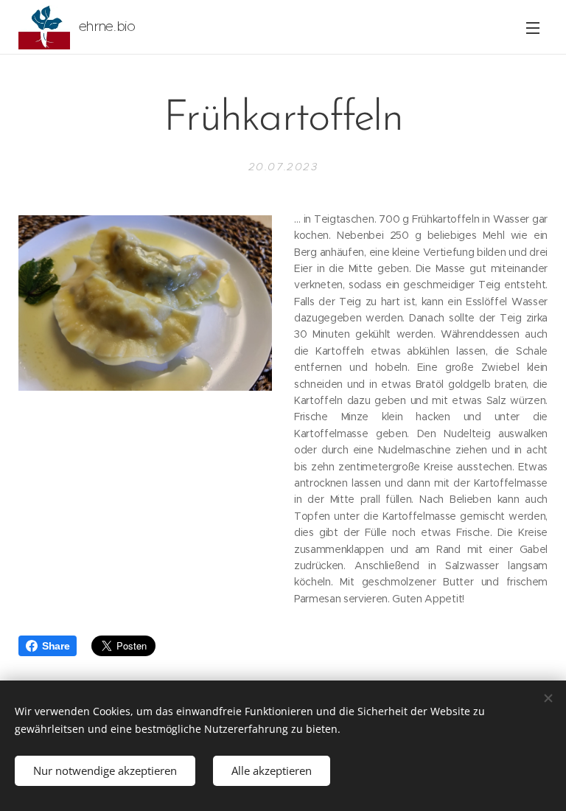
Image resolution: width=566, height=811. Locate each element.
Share (55, 646)
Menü (533, 27)
